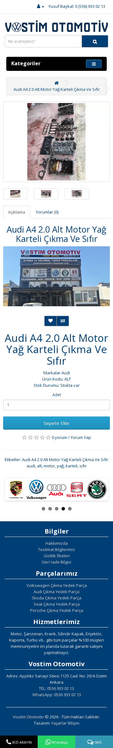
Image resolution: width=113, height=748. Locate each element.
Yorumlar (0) (47, 212)
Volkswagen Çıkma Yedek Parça (56, 585)
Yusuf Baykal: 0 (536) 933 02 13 (76, 6)
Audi (66, 373)
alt (39, 466)
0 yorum (59, 437)
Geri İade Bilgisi (56, 562)
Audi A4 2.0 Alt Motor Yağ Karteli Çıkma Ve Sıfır (56, 89)
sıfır (83, 466)
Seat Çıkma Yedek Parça (57, 604)
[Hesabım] (40, 6)
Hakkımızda (57, 543)
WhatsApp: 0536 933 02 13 (56, 694)
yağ (60, 466)
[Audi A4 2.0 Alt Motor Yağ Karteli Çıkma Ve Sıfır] (56, 141)
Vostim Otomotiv (28, 717)
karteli (72, 466)
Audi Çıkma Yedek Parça (56, 591)
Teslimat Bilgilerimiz (56, 549)
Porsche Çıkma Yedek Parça (56, 610)
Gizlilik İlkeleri (57, 556)
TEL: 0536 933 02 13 (56, 688)
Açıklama (16, 212)
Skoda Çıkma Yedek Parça (56, 598)
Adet (56, 394)
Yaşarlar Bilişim (65, 723)
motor (49, 466)
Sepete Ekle (56, 423)
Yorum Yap (81, 437)
